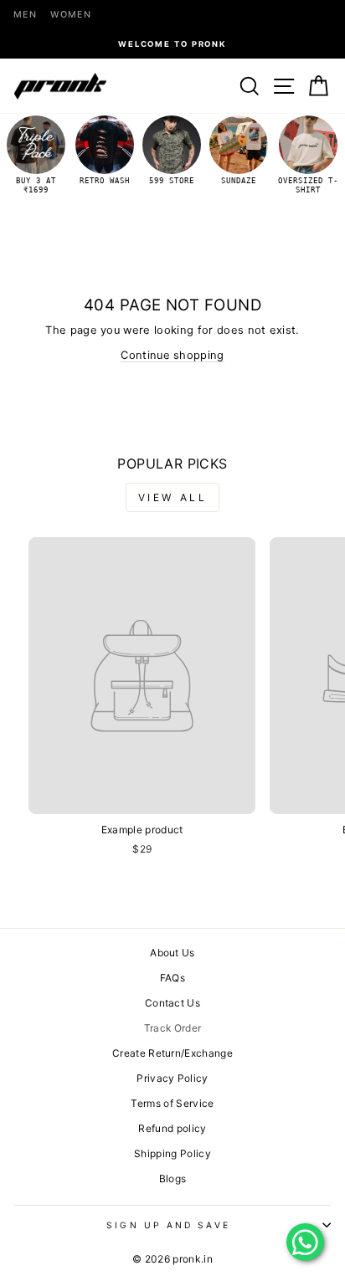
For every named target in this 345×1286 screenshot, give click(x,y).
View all (173, 497)
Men (25, 14)
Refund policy (172, 1128)
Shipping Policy (172, 1153)
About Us (172, 952)
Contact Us (172, 1003)
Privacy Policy (172, 1078)
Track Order (173, 1028)
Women (70, 14)
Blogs (173, 1178)
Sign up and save (167, 1225)
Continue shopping (172, 355)
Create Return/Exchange (172, 1053)
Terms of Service (172, 1103)
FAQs (172, 977)
